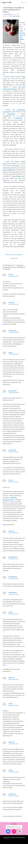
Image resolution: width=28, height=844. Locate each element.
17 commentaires (15, 16)
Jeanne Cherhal (8, 170)
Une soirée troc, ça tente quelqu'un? (14, 254)
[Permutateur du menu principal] (22, 2)
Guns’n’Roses (16, 176)
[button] (26, 2)
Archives (14, 824)
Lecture (14, 14)
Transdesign (11, 114)
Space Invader (14, 258)
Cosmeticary (18, 118)
